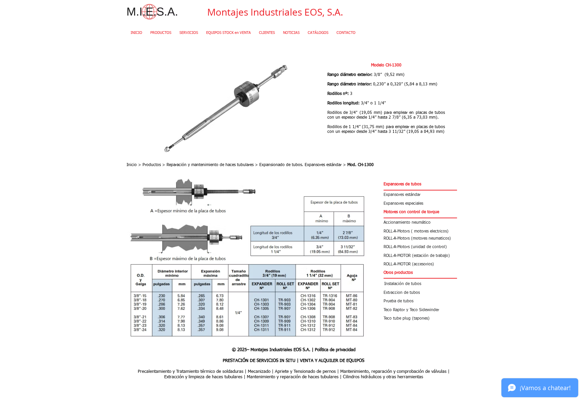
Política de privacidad (335, 350)
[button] (420, 184)
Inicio (132, 165)
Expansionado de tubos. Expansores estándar (301, 165)
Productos (152, 165)
